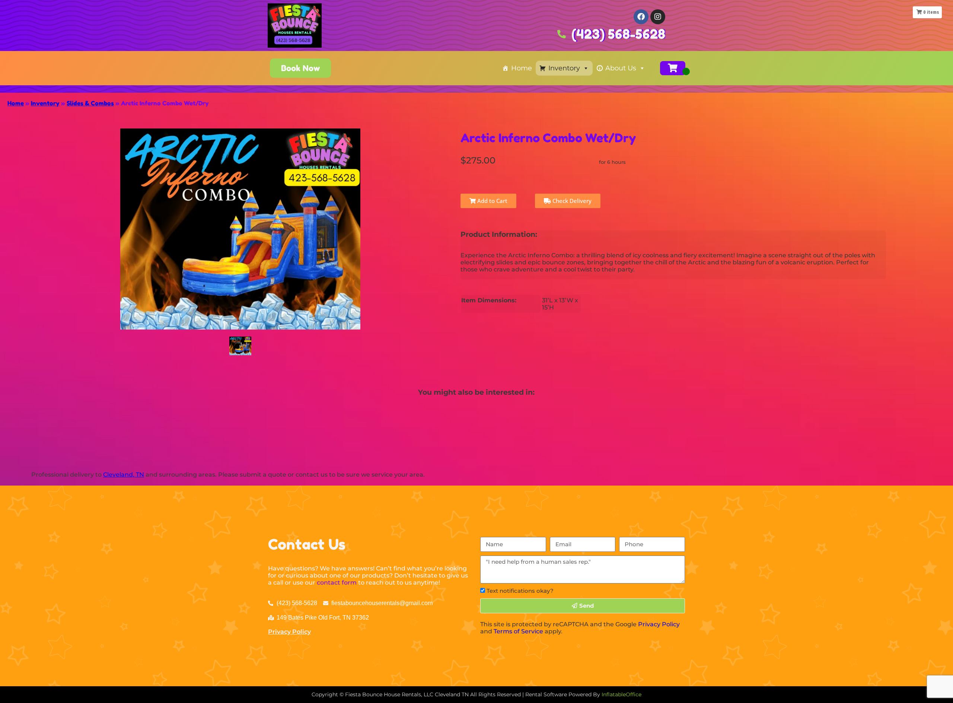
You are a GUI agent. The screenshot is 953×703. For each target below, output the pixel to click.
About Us (620, 68)
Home (521, 68)
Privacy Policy (289, 631)
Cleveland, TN (123, 474)
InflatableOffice (621, 694)
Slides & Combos (90, 103)
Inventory (564, 68)
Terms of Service (518, 631)
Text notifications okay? (520, 590)
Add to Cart (491, 200)
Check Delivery (571, 200)
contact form (337, 582)
